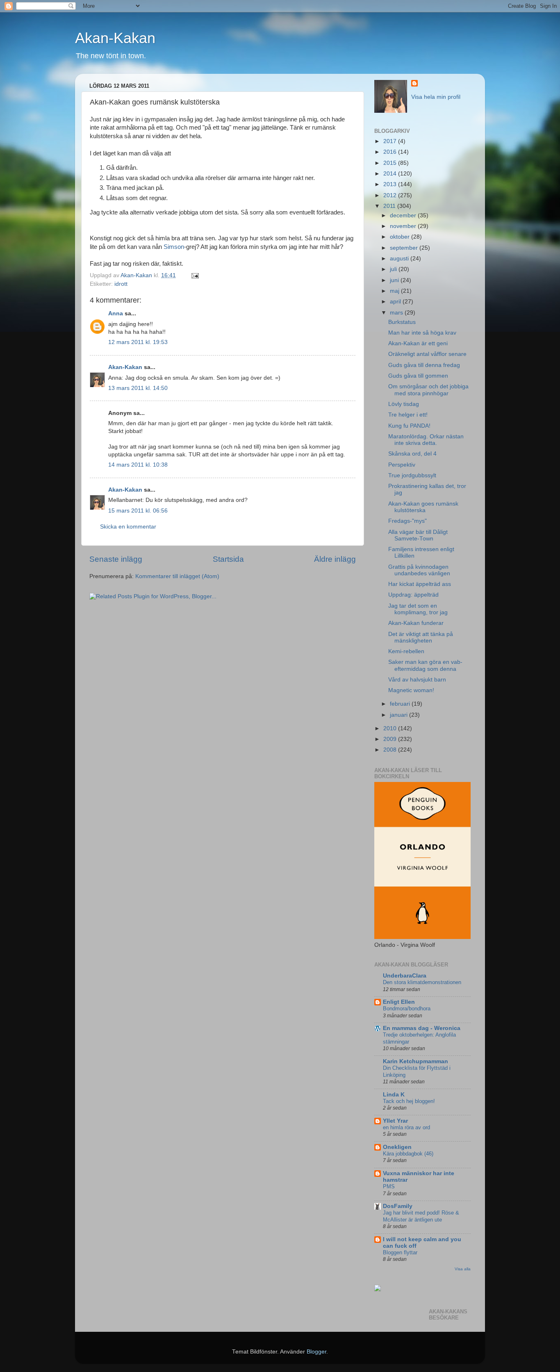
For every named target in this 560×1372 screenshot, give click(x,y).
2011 (390, 206)
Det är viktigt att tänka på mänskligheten (420, 637)
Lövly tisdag (403, 404)
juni (395, 280)
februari (401, 704)
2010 (390, 728)
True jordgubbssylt (412, 475)
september (404, 248)
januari (399, 715)
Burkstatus (402, 322)
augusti (400, 258)
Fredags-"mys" (407, 521)
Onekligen (397, 1147)
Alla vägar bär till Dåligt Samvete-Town (418, 535)
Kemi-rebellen (406, 651)
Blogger (316, 1352)
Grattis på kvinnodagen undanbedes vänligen (419, 570)
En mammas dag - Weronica (421, 1028)
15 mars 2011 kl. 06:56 (138, 511)
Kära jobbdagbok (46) (408, 1154)
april (396, 302)
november (404, 226)
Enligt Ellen (399, 1002)
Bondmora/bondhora (406, 1008)
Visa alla (463, 1269)
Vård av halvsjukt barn (417, 680)
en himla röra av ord (406, 1127)
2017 (390, 141)
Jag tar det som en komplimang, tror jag (418, 609)
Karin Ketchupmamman (415, 1061)
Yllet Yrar (395, 1121)
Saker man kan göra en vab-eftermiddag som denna (425, 665)
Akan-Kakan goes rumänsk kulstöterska (423, 507)
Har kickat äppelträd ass (419, 584)
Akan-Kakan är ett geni (418, 343)
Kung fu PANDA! (409, 426)
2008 (390, 750)
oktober (400, 237)
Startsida (228, 559)
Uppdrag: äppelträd (413, 595)
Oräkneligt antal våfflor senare (427, 354)
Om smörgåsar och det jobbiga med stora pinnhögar (428, 389)
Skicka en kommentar (128, 527)
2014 (390, 174)
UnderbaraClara (404, 976)
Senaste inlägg (115, 559)
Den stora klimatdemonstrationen (422, 982)
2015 (390, 163)
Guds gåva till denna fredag (424, 365)
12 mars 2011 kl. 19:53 (138, 342)
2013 (390, 184)
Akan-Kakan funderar (416, 623)
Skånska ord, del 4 (412, 454)
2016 (390, 152)
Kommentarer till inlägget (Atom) (177, 576)
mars (397, 313)
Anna (115, 313)
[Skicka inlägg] (194, 275)
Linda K (394, 1095)
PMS (389, 1186)
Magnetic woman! (411, 690)
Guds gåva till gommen (418, 376)
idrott (120, 284)
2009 (390, 739)
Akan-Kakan (115, 38)
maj (395, 291)
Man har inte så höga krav (422, 333)
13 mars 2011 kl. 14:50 (138, 388)
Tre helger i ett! (408, 415)
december (404, 215)
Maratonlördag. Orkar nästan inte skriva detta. (426, 439)
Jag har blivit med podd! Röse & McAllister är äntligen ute (421, 1216)
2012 (390, 195)
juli (394, 269)
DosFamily (397, 1206)
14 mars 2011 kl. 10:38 (138, 465)
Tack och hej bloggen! (409, 1101)
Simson (174, 247)
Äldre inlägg (335, 559)
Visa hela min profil (435, 97)
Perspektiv (401, 465)
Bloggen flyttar (400, 1252)
